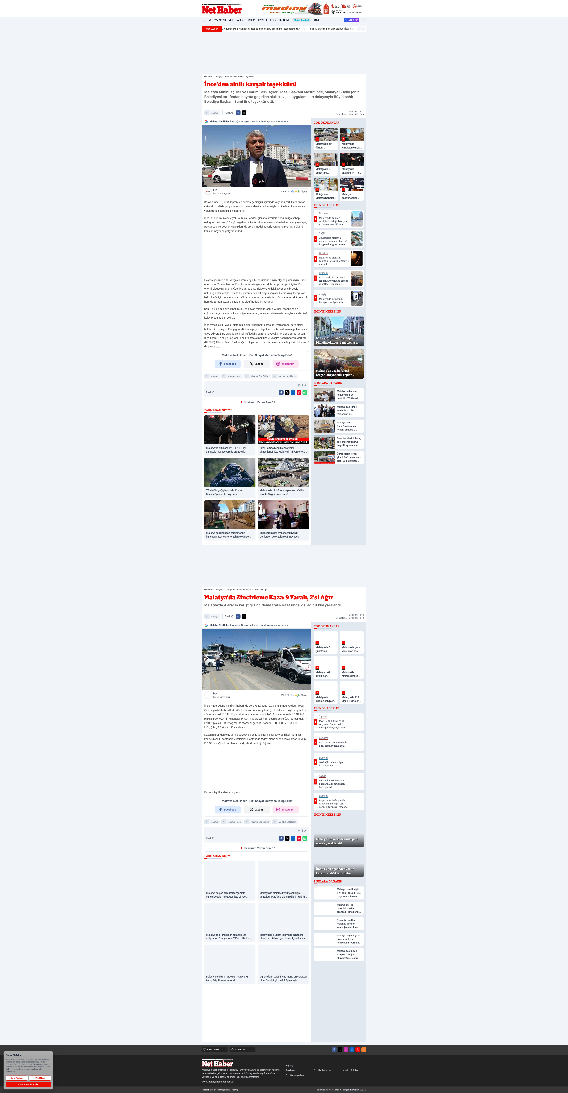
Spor (273, 20)
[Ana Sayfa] (210, 20)
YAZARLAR (240, 1049)
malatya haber (234, 376)
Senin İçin (353, 20)
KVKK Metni (40, 1078)
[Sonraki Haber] (363, 29)
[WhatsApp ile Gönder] (304, 392)
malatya (214, 113)
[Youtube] (357, 1049)
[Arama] (364, 20)
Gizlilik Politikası (323, 1070)
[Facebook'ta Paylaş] (238, 112)
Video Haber (236, 20)
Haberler (208, 76)
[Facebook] (334, 1049)
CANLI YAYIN (213, 1049)
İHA (221, 192)
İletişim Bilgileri (350, 1070)
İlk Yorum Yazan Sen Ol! (259, 402)
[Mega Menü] (204, 20)
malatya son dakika (260, 376)
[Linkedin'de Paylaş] (293, 392)
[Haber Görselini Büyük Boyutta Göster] (256, 156)
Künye (289, 1065)
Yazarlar (220, 20)
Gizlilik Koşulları (295, 1075)
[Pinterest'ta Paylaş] (299, 392)
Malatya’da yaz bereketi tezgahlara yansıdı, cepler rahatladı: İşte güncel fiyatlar (268, 28)
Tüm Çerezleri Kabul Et (28, 1084)
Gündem (250, 20)
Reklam (290, 1070)
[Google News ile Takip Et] (299, 191)
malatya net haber (287, 376)
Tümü (317, 20)
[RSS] (363, 1049)
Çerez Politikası (17, 1078)
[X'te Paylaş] (244, 112)
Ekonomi (284, 20)
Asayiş (219, 76)
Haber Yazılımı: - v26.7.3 (341, 1090)
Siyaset (262, 20)
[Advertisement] (188, 67)
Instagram (288, 363)
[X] (340, 1049)
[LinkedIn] (352, 1049)
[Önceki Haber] (359, 29)
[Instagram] (346, 1049)
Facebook (230, 363)
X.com (259, 363)
